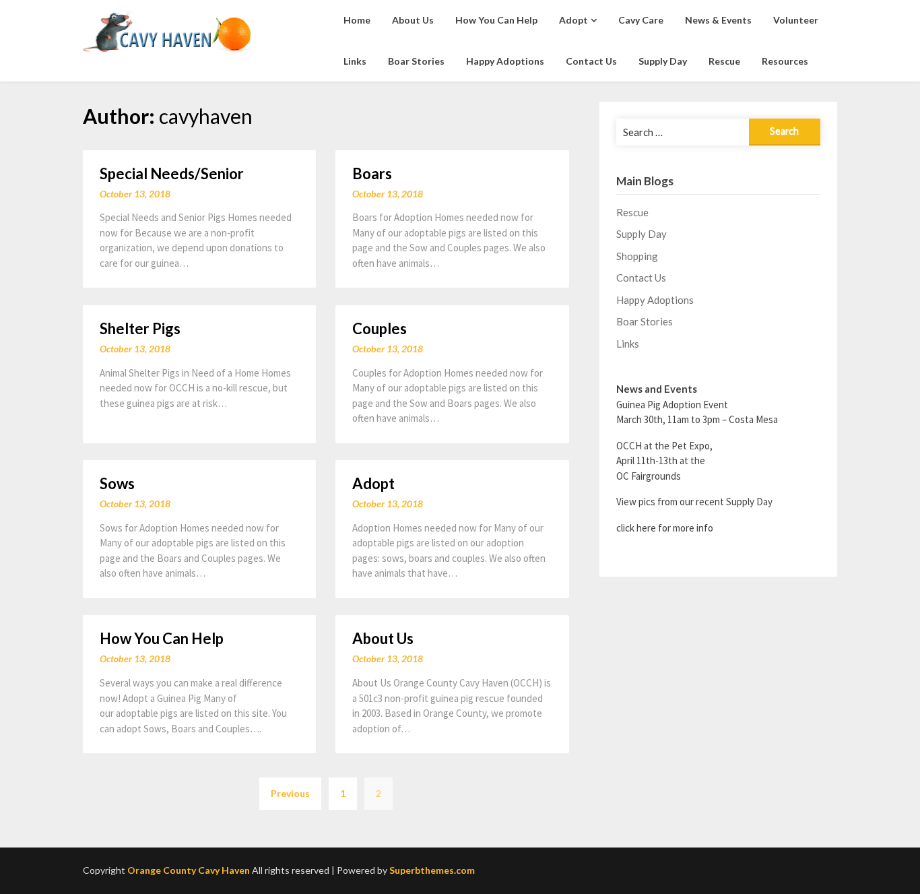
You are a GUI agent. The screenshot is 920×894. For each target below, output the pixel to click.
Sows (117, 483)
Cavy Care (640, 20)
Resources (785, 61)
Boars (372, 173)
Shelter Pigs (140, 328)
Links (354, 61)
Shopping (637, 256)
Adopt (573, 20)
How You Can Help (496, 20)
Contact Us (591, 61)
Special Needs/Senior (172, 173)
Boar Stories (416, 61)
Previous (290, 793)
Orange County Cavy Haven (188, 870)
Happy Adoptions (505, 61)
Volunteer (795, 20)
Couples (379, 328)
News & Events (718, 20)
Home (356, 20)
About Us (413, 20)
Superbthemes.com (432, 870)
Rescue (724, 61)
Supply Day (662, 61)
